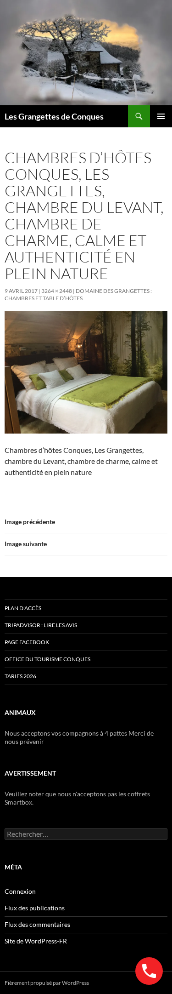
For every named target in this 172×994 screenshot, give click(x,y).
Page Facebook (27, 642)
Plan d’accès (23, 608)
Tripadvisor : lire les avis (41, 625)
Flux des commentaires (37, 924)
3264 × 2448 (56, 290)
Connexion (20, 891)
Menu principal (161, 116)
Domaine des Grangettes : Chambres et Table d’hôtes (78, 294)
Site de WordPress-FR (36, 941)
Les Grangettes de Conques (54, 116)
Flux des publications (35, 908)
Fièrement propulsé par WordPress (47, 982)
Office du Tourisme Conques (47, 659)
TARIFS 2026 (20, 676)
